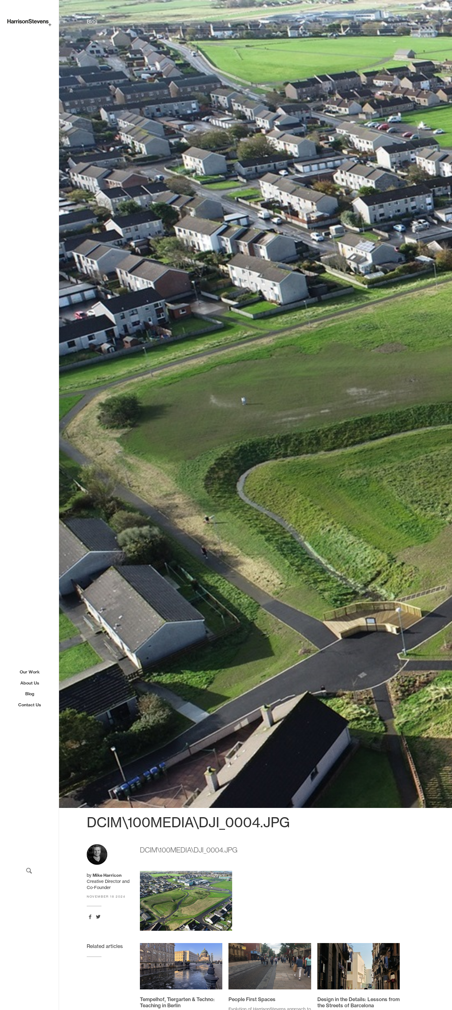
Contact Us (29, 705)
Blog (29, 693)
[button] (29, 870)
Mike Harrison (107, 875)
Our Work (30, 672)
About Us (29, 682)
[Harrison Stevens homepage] (29, 23)
